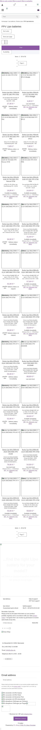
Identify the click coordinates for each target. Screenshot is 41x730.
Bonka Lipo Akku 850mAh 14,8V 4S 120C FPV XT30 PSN (30, 179)
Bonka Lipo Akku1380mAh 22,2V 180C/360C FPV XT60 (11, 271)
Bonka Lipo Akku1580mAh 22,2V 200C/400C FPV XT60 (11, 406)
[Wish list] (26, 5)
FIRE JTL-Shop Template (27, 725)
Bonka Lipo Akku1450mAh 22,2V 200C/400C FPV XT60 (30, 316)
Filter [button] (21, 47)
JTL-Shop (16, 725)
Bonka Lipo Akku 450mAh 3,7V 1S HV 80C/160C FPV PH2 (10, 137)
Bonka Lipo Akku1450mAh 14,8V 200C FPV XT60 (10, 316)
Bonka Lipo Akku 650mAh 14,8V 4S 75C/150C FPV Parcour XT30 (11, 179)
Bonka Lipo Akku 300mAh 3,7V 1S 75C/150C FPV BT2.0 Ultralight (30, 94)
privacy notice (17, 686)
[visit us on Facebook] (5, 628)
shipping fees (28, 714)
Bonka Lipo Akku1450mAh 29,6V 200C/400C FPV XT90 (11, 362)
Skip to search (17, 1)
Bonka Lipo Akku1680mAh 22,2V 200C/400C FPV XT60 (30, 451)
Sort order (6, 31)
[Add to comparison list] (18, 73)
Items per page (7, 36)
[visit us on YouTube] (6, 628)
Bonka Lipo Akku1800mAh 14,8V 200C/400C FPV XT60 (11, 499)
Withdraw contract (20, 718)
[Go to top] (0, 729)
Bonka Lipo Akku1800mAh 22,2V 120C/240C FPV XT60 (30, 499)
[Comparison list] (14, 5)
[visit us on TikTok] (10, 628)
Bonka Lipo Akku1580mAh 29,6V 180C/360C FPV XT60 (30, 406)
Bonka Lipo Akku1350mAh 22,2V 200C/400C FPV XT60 (30, 225)
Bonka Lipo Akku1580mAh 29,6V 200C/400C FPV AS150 (10, 452)
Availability (6, 52)
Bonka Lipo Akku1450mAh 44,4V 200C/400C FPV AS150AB (30, 363)
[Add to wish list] (18, 76)
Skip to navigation (27, 1)
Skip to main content (6, 1)
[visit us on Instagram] (8, 628)
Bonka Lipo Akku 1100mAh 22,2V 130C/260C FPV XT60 (11, 225)
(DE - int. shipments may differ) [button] (30, 107)
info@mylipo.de (10, 650)
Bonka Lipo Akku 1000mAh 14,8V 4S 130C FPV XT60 (10, 93)
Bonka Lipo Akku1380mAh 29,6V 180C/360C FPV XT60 (30, 271)
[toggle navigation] (3, 10)
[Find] (38, 16)
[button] (38, 5)
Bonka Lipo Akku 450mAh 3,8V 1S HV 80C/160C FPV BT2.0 (30, 137)
